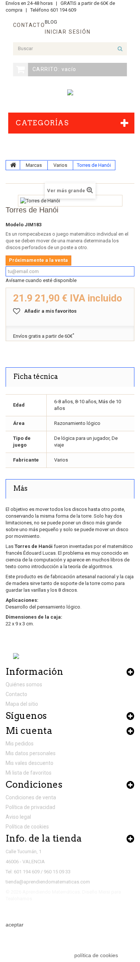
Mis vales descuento (29, 763)
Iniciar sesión (67, 32)
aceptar (15, 925)
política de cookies (96, 955)
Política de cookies (27, 827)
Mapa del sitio (22, 704)
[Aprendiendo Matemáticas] (70, 92)
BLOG (51, 22)
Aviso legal (18, 817)
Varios (60, 165)
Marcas (34, 165)
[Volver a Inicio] (13, 164)
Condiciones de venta (31, 797)
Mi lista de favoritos (29, 773)
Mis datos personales (31, 753)
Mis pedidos (20, 744)
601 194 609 (63, 10)
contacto (29, 25)
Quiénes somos (24, 684)
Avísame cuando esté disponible (41, 280)
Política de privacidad (30, 807)
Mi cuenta (29, 730)
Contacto (16, 694)
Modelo (15, 224)
